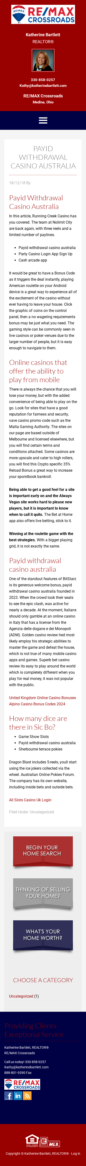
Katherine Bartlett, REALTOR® (46, 1153)
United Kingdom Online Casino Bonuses (42, 698)
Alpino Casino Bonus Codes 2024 (37, 704)
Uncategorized (21, 996)
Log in (75, 1153)
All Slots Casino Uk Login (30, 800)
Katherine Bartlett (43, 14)
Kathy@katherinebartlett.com (26, 1067)
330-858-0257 (35, 1062)
